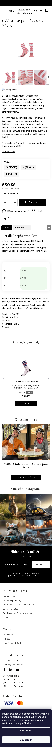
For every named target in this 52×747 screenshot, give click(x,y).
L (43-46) (34, 381)
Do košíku (34, 202)
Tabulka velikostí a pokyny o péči (17, 613)
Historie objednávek (12, 643)
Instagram (12, 670)
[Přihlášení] (41, 11)
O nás (5, 617)
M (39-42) (26, 381)
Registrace (8, 635)
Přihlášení (7, 639)
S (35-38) (17, 381)
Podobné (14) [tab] (21, 227)
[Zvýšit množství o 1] (14, 203)
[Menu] (8, 11)
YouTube (17, 670)
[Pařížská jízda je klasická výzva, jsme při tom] (26, 442)
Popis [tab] (7, 227)
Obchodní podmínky (12, 601)
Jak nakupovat (9, 596)
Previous (3, 378)
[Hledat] (35, 11)
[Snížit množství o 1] (5, 203)
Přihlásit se (41, 564)
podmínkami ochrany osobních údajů (25, 575)
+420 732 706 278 (10, 661)
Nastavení (26, 730)
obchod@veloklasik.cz (13, 665)
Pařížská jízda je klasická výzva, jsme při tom (26, 466)
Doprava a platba (10, 609)
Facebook (6, 670)
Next (49, 378)
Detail (26, 403)
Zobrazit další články (26, 477)
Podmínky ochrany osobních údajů (18, 605)
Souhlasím (26, 740)
